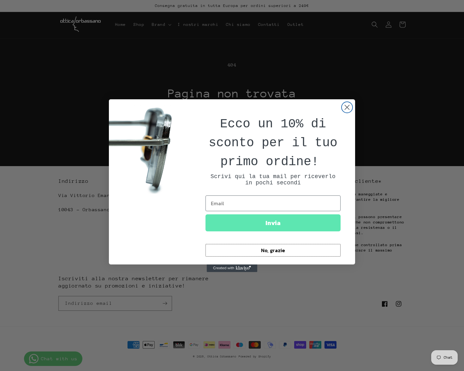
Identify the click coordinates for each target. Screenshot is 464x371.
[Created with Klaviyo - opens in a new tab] (232, 268)
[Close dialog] (347, 107)
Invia (273, 223)
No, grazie (273, 250)
